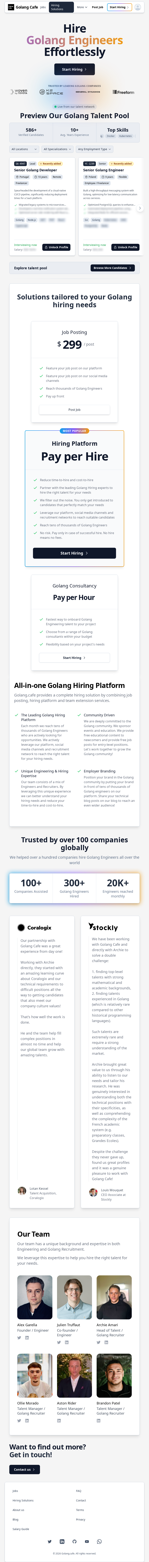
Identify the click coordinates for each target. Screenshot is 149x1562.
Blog (15, 1519)
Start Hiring (118, 7)
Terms (80, 1510)
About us (18, 1510)
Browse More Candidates (110, 268)
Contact (81, 1500)
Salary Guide (21, 1529)
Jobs (43, 7)
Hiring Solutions (57, 7)
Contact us (22, 1469)
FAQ (78, 1491)
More (80, 7)
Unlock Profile (58, 247)
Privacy (80, 1519)
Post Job (97, 7)
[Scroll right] (137, 208)
